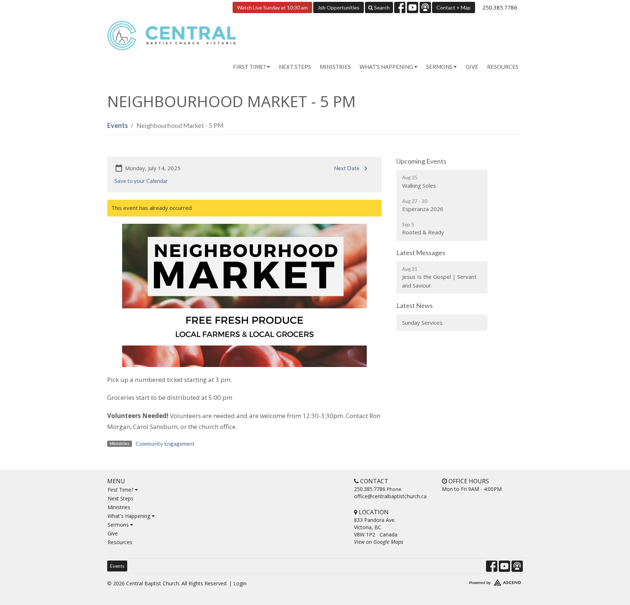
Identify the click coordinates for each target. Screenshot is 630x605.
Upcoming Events (421, 161)
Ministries (335, 66)
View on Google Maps (378, 541)
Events (117, 125)
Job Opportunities (338, 7)
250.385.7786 (499, 7)
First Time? (121, 489)
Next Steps (295, 66)
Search (381, 7)
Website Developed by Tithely (473, 581)
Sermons (119, 524)
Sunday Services (422, 322)
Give (472, 66)
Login (239, 583)
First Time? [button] (250, 66)
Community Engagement (165, 443)
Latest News (414, 305)
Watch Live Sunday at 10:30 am (272, 7)
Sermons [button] (440, 66)
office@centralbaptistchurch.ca (390, 496)
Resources (502, 66)
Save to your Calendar (141, 180)
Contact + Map (453, 7)
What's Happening (130, 515)
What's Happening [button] (386, 66)
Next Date (346, 168)
